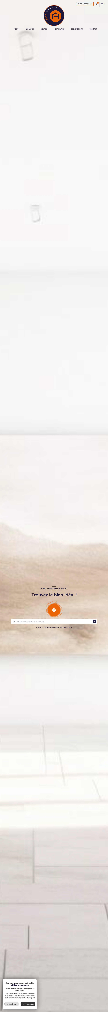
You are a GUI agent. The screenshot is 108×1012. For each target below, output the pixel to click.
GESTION (44, 29)
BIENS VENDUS (77, 29)
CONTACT (93, 29)
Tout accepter (28, 1004)
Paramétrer (11, 1004)
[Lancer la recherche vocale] (54, 609)
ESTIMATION (60, 29)
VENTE (16, 29)
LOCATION (30, 29)
